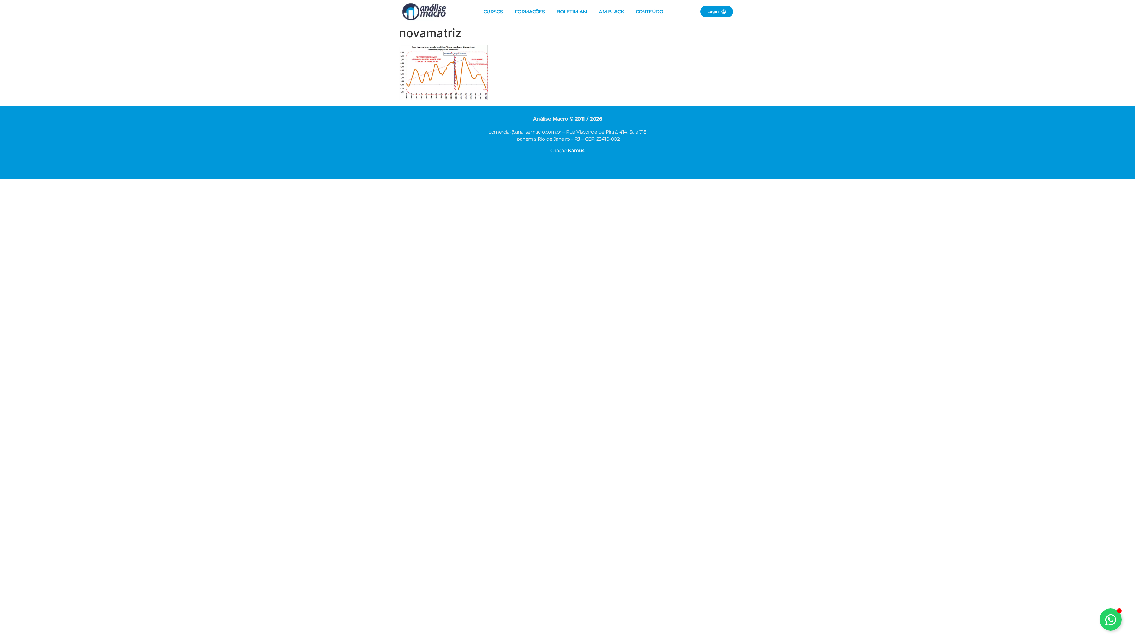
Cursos (493, 11)
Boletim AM (572, 11)
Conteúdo (649, 11)
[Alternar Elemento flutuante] (1111, 619)
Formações (530, 11)
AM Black (611, 11)
